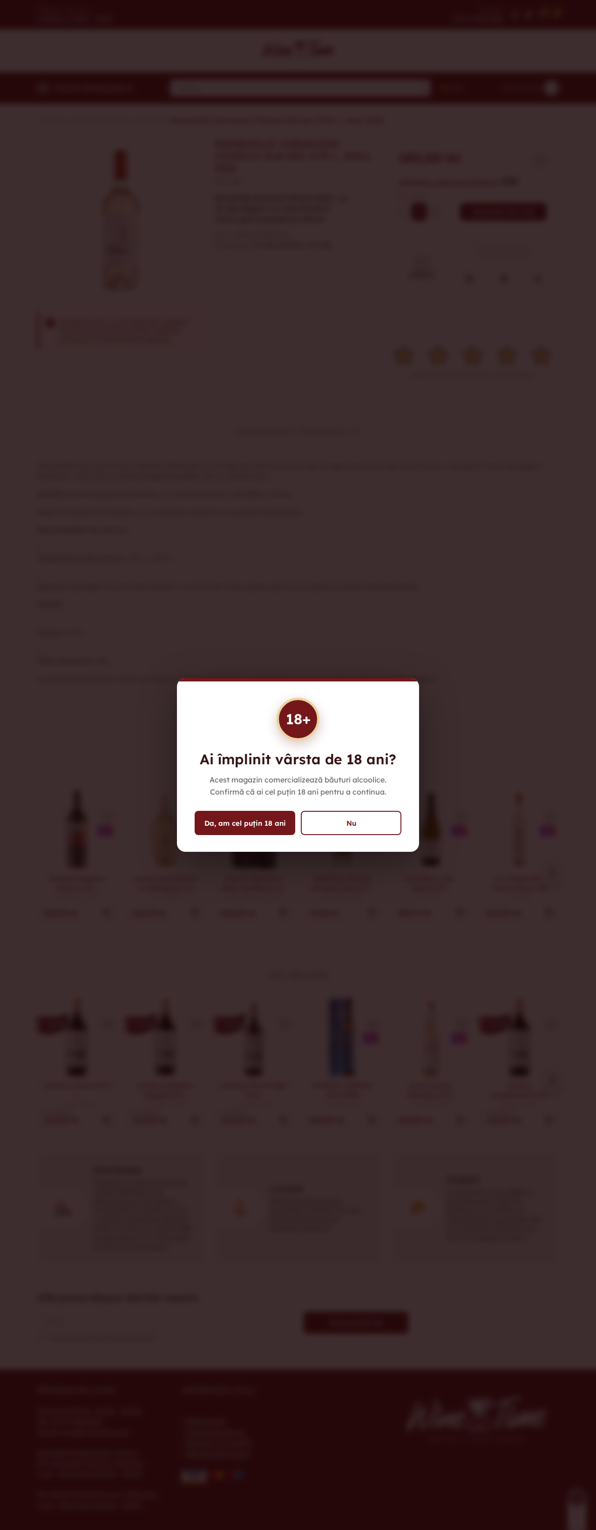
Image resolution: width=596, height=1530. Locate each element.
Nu (351, 823)
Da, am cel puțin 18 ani (245, 823)
